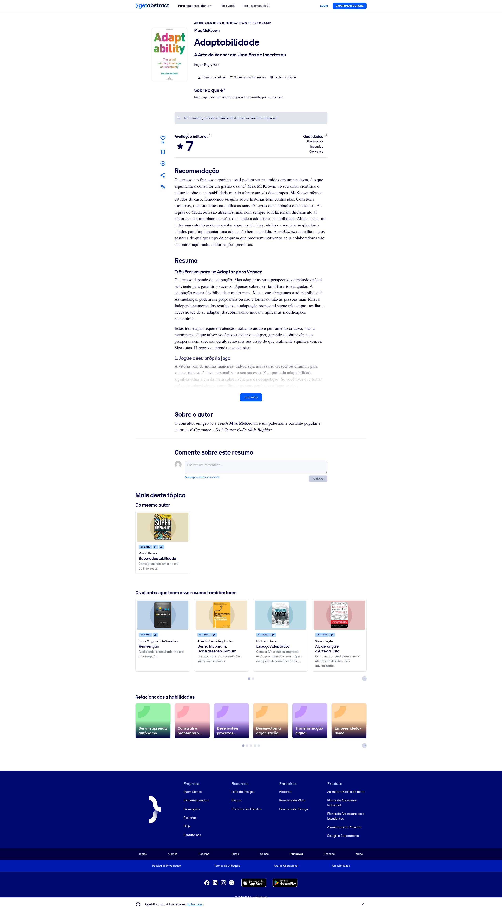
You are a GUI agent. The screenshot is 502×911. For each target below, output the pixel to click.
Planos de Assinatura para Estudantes (345, 816)
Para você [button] (227, 6)
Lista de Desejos (242, 792)
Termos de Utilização (227, 865)
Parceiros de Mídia (292, 800)
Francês (329, 853)
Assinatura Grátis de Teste (345, 792)
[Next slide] (364, 678)
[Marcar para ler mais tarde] (163, 152)
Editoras (285, 792)
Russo (235, 853)
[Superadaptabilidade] (162, 527)
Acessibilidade (341, 865)
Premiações (191, 809)
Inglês (143, 853)
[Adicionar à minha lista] (163, 163)
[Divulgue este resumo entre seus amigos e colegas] (163, 175)
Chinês (264, 853)
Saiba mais (194, 904)
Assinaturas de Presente (344, 827)
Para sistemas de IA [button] (255, 6)
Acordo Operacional (286, 865)
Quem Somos (192, 792)
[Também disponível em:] (163, 187)
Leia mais (251, 397)
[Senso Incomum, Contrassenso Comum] (221, 615)
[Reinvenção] (162, 615)
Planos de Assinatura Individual (342, 803)
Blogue (236, 800)
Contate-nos (192, 835)
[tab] (249, 678)
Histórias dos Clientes (246, 809)
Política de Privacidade (166, 865)
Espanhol (204, 853)
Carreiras (189, 818)
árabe (359, 853)
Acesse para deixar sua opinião (202, 477)
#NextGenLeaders (196, 800)
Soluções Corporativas (343, 836)
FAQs (186, 826)
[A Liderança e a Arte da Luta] (339, 615)
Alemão (172, 853)
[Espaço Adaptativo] (280, 615)
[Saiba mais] (210, 135)
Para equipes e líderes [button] (193, 6)
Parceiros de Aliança (293, 809)
